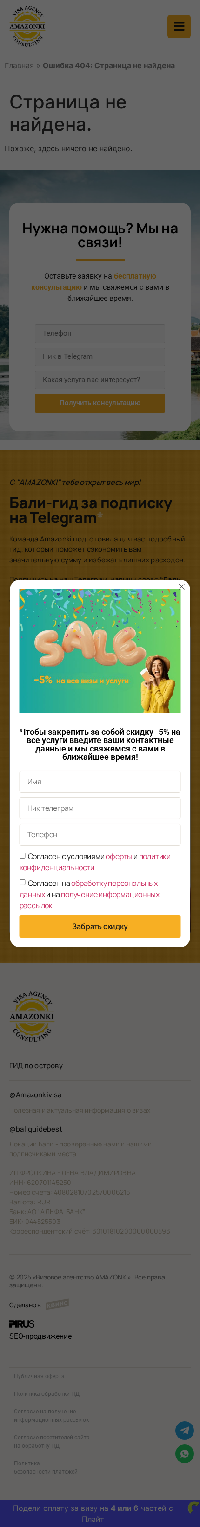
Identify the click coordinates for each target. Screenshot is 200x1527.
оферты (119, 856)
